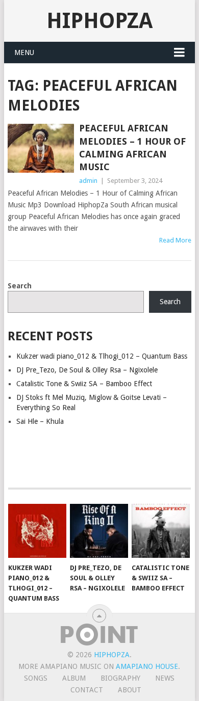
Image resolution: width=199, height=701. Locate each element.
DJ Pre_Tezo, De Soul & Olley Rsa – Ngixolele (87, 370)
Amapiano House (147, 666)
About (129, 690)
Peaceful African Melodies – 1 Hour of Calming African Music (132, 147)
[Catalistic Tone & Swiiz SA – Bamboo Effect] (161, 531)
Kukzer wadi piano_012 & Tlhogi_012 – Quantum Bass (101, 356)
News (165, 678)
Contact (86, 690)
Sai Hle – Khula (40, 421)
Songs (35, 678)
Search (20, 286)
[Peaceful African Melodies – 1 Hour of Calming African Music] (40, 148)
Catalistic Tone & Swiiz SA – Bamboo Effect (84, 384)
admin (88, 180)
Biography (120, 678)
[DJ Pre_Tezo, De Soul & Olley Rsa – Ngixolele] (99, 531)
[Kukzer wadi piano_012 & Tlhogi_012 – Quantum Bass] (37, 531)
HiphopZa (99, 20)
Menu (24, 52)
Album (74, 678)
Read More (175, 240)
